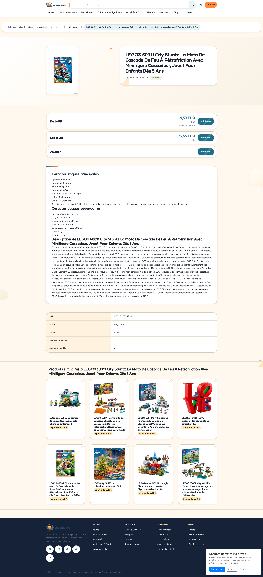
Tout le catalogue (133, 544)
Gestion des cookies (198, 544)
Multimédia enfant (165, 549)
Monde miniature (165, 544)
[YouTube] (76, 549)
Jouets (51, 12)
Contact (211, 4)
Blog (176, 12)
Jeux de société (67, 12)
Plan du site (194, 539)
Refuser (231, 569)
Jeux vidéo (86, 12)
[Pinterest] (67, 549)
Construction (162, 534)
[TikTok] (50, 558)
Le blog (128, 539)
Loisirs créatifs (163, 539)
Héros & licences (133, 529)
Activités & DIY (133, 12)
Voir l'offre (206, 121)
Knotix (119, 572)
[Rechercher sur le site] (192, 4)
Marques (163, 12)
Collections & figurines (109, 12)
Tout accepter (217, 569)
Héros (150, 12)
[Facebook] (50, 549)
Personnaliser (246, 569)
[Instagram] (58, 549)
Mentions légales (196, 534)
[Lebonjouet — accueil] (56, 5)
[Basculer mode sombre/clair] (200, 4)
